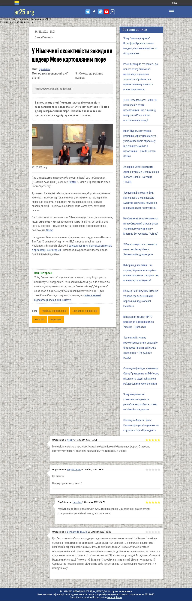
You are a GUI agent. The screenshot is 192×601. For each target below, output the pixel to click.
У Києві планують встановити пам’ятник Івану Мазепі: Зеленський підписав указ (140, 249)
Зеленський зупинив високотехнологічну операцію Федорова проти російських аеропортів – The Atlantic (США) (140, 347)
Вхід (174, 2)
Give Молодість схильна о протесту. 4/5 (155, 439)
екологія (39, 319)
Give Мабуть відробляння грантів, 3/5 (152, 502)
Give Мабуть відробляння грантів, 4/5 (155, 502)
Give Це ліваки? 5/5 (158, 469)
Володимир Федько (77, 531)
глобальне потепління (54, 310)
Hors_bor (77, 502)
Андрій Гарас (74, 469)
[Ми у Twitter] (100, 11)
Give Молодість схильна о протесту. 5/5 (158, 439)
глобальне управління (85, 310)
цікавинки (44, 69)
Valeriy (70, 439)
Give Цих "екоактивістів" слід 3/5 (152, 531)
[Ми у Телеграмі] (88, 11)
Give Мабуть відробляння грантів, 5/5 (158, 502)
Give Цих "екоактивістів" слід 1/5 (146, 531)
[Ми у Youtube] (106, 11)
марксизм (56, 319)
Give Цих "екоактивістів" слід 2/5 (149, 531)
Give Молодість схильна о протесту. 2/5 (149, 439)
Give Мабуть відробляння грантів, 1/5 (146, 502)
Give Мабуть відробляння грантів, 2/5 (149, 502)
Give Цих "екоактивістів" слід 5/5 (158, 531)
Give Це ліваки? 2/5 (149, 469)
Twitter (72, 182)
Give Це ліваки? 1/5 (146, 469)
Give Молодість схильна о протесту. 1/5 (146, 439)
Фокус (49, 230)
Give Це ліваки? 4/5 (155, 469)
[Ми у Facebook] (94, 11)
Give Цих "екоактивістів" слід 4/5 (155, 531)
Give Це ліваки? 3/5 (152, 469)
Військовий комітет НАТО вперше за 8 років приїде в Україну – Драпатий (138, 322)
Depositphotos (114, 597)
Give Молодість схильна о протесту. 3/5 (152, 439)
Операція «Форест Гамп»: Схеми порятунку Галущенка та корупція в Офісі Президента (141, 425)
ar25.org (24, 11)
